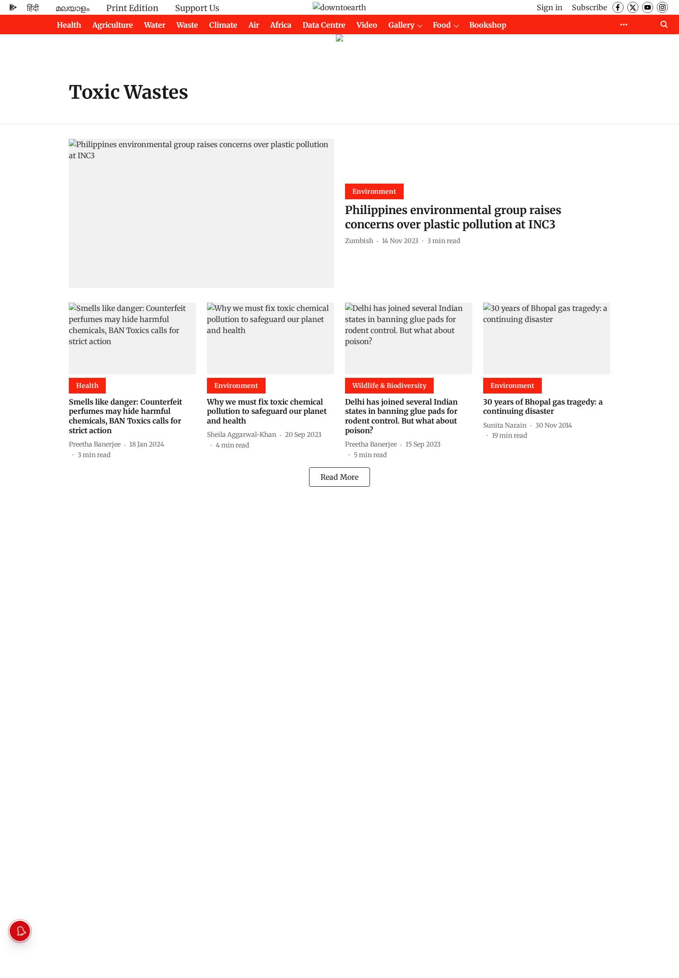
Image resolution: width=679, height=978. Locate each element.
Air (254, 25)
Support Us (197, 8)
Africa (280, 25)
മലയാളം (72, 8)
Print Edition (132, 8)
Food (442, 25)
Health (69, 25)
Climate (223, 25)
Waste (187, 25)
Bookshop (487, 25)
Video (367, 25)
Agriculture (112, 25)
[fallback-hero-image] (201, 213)
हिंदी (33, 8)
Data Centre (324, 25)
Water (154, 25)
